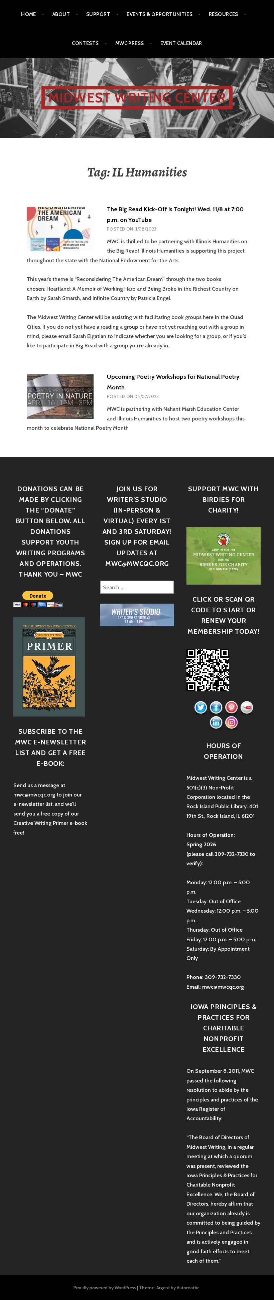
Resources (223, 14)
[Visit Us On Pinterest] (231, 708)
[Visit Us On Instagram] (231, 723)
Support (98, 14)
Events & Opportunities (159, 14)
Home (28, 14)
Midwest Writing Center (137, 97)
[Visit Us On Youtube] (246, 708)
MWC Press (129, 43)
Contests (85, 43)
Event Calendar (181, 43)
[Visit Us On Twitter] (200, 708)
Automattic (188, 1288)
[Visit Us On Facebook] (216, 708)
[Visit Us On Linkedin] (216, 723)
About (61, 14)
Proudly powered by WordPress (105, 1288)
